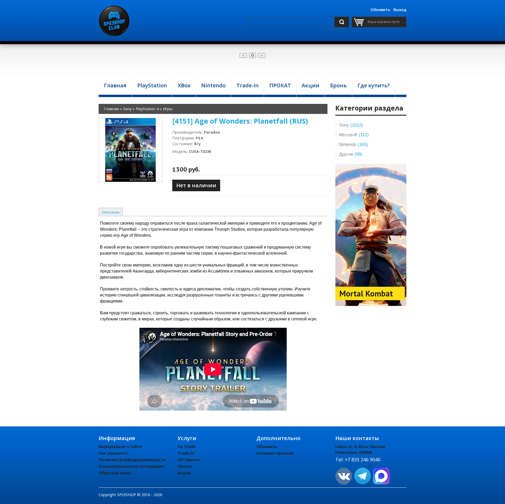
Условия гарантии (275, 453)
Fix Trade (186, 446)
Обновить (380, 9)
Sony (351, 125)
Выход (399, 9)
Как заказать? (113, 453)
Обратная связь (115, 472)
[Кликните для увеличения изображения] (131, 150)
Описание (111, 212)
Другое (350, 154)
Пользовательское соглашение (131, 466)
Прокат (185, 466)
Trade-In (186, 453)
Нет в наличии (196, 185)
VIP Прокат (189, 459)
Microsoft (354, 134)
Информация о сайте (120, 446)
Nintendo (353, 144)
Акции (184, 472)
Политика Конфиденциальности (132, 459)
